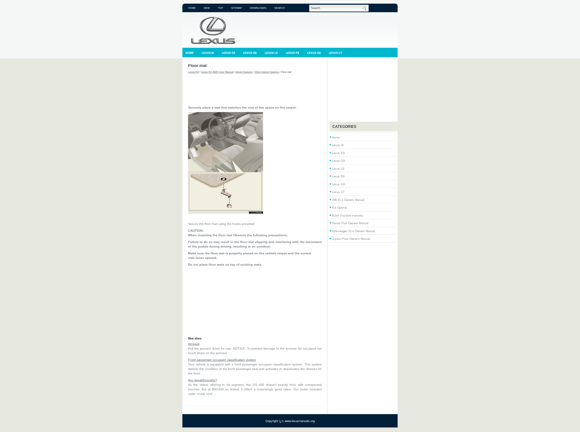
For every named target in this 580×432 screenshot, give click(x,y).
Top (220, 8)
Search (279, 8)
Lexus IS (208, 53)
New (207, 8)
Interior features (244, 72)
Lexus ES (228, 53)
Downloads (258, 8)
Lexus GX (314, 53)
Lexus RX (292, 53)
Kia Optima (339, 207)
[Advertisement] (255, 89)
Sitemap (236, 8)
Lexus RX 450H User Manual (217, 72)
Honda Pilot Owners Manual (350, 223)
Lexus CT (335, 53)
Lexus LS (271, 53)
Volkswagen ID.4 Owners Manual (353, 231)
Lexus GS (250, 53)
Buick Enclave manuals (347, 215)
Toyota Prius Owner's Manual (351, 238)
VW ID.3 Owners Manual (348, 200)
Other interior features (267, 72)
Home (192, 8)
